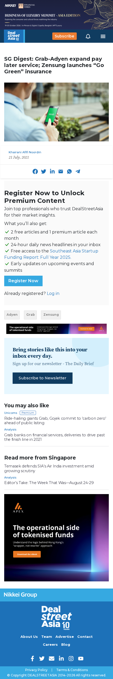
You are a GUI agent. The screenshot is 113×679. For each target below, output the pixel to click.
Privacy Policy (36, 670)
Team (46, 637)
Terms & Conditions (72, 670)
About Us (29, 637)
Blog (65, 645)
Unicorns (10, 413)
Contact (85, 637)
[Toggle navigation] (103, 36)
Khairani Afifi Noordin (25, 152)
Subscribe (64, 36)
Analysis (10, 429)
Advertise (64, 637)
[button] (88, 36)
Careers (50, 645)
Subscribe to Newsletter (42, 378)
